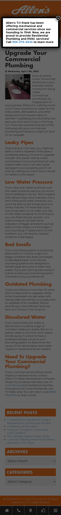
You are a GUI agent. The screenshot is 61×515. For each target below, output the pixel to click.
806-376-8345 (22, 42)
